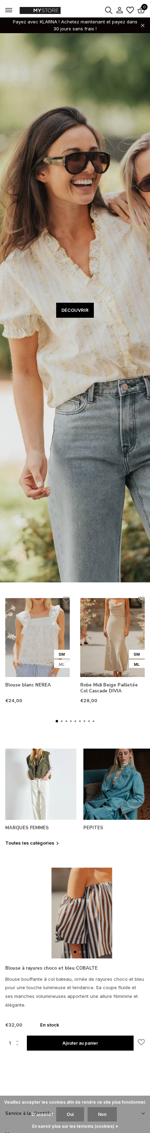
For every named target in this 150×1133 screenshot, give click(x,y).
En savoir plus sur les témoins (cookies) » (75, 1126)
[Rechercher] (108, 10)
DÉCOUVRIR (75, 310)
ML (62, 664)
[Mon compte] (119, 10)
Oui (70, 1114)
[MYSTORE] (54, 10)
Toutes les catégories (29, 843)
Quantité (16, 1043)
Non (102, 1114)
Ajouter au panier (80, 1043)
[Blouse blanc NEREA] (37, 637)
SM (62, 654)
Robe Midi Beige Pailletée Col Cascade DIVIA (109, 688)
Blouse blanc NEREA (28, 685)
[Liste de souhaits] (130, 10)
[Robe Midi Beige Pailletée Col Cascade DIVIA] (112, 637)
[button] (57, 721)
